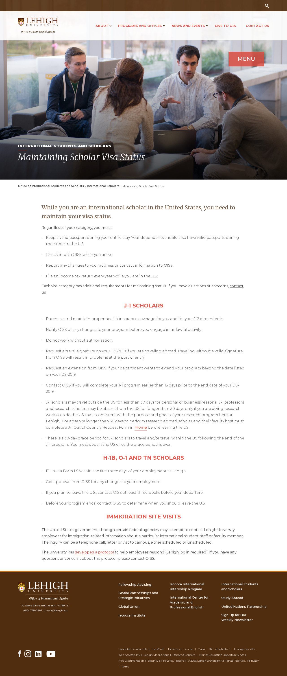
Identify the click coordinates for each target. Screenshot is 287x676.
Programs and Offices (140, 26)
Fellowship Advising (134, 585)
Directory (174, 649)
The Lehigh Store (219, 649)
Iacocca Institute (132, 615)
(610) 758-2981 (32, 610)
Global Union (128, 607)
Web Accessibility (129, 654)
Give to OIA (225, 26)
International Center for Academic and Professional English (189, 602)
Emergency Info (244, 649)
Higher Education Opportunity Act (221, 654)
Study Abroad (232, 598)
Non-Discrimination (131, 660)
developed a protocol (94, 552)
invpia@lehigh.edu (56, 610)
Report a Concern (184, 654)
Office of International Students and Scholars (51, 186)
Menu (246, 59)
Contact (189, 649)
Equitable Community (133, 649)
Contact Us (257, 26)
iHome (141, 427)
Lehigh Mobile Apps (156, 654)
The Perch (157, 649)
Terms (125, 666)
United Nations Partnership (244, 607)
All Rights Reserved (233, 660)
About (102, 26)
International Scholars (103, 186)
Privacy (254, 660)
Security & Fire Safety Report (166, 660)
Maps (201, 649)
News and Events (188, 26)
